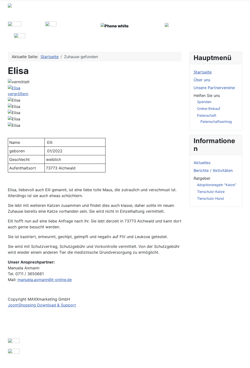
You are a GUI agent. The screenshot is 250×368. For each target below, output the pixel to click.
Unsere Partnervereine (214, 87)
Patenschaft (206, 115)
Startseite (203, 72)
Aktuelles (202, 162)
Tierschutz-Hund (210, 198)
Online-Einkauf (208, 108)
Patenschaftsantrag (216, 121)
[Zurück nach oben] (244, 362)
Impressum (18, 325)
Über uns (202, 79)
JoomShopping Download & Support (42, 305)
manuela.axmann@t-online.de (45, 279)
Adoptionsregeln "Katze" (216, 185)
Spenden (204, 102)
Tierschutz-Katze (211, 191)
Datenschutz (19, 333)
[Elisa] (14, 100)
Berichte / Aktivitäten (213, 170)
